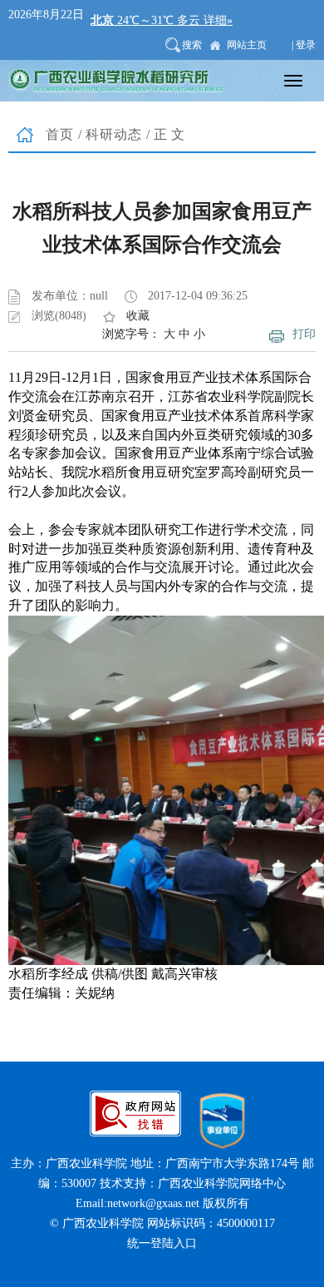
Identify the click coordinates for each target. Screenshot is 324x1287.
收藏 (138, 315)
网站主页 (247, 45)
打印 (304, 334)
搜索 (192, 45)
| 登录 (304, 45)
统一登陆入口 (162, 1243)
